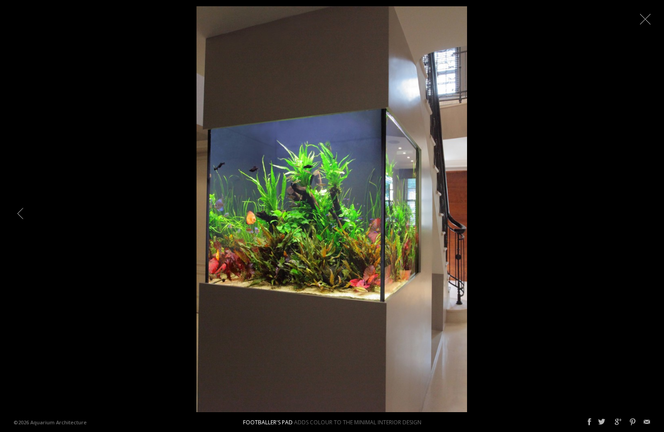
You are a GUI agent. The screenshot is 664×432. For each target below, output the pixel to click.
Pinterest (633, 422)
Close (645, 19)
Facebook (589, 422)
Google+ (618, 422)
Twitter (601, 422)
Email (646, 422)
